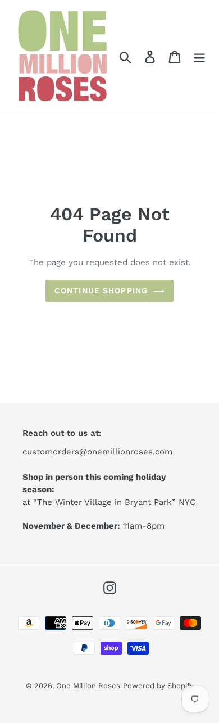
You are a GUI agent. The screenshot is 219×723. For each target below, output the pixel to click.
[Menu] (199, 56)
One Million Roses (88, 685)
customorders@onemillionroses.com (97, 452)
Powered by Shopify (158, 685)
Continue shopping (101, 290)
